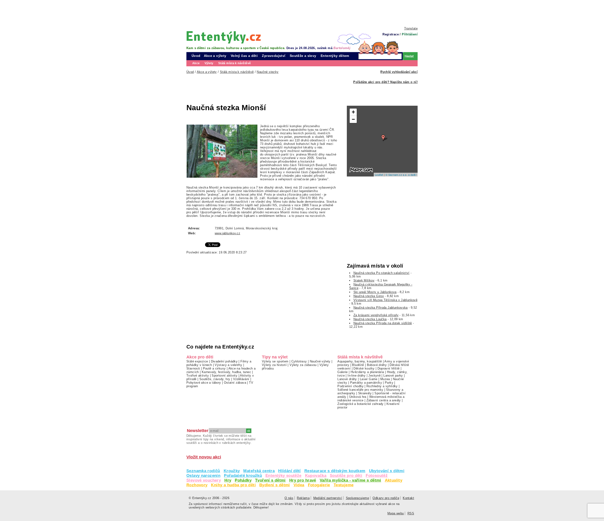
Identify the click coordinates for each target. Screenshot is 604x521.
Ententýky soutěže (283, 475)
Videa (299, 485)
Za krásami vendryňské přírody (375, 315)
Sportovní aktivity (224, 375)
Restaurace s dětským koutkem (334, 471)
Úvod (196, 56)
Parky (389, 382)
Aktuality (393, 480)
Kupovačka (315, 475)
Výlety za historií (274, 365)
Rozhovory (196, 485)
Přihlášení (410, 34)
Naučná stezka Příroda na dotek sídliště (382, 323)
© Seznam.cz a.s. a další (401, 174)
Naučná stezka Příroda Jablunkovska (380, 307)
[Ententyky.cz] (223, 37)
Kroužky (232, 471)
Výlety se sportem (275, 361)
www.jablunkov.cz (227, 233)
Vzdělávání (241, 379)
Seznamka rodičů (203, 471)
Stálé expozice (197, 361)
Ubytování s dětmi (387, 471)
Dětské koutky (363, 368)
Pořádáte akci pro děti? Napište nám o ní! (385, 82)
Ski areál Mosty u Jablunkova (375, 292)
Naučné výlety (320, 361)
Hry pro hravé (302, 480)
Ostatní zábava (235, 382)
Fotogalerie (319, 485)
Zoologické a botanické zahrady (360, 404)
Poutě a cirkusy (214, 368)
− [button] (353, 119)
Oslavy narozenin (203, 475)
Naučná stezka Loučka (370, 319)
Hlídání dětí (289, 471)
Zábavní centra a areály (383, 400)
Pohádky (243, 480)
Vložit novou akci (203, 457)
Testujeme (343, 485)
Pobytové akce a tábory (203, 382)
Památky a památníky (366, 382)
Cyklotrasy (299, 361)
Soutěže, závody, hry (214, 379)
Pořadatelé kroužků (243, 475)
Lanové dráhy (347, 379)
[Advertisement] (302, 13)
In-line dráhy (356, 375)
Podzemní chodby (350, 386)
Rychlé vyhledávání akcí (399, 72)
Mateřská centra (259, 471)
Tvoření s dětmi (270, 480)
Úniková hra (357, 397)
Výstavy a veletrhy (228, 365)
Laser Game (369, 379)
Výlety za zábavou (303, 365)
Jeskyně (374, 375)
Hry (227, 480)
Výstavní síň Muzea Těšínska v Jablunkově (385, 300)
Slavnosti (193, 368)
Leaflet (379, 174)
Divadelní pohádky (224, 361)
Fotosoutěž (377, 475)
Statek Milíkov (363, 280)
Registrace (390, 34)
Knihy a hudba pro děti (233, 485)
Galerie (342, 372)
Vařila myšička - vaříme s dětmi (350, 480)
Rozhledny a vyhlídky (382, 386)
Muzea (385, 379)
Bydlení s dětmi (274, 485)
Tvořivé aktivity (197, 375)
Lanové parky (393, 375)
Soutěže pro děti (346, 475)
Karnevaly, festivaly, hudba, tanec (226, 372)
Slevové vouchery (203, 480)
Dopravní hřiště (389, 368)
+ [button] (353, 112)
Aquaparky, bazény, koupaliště (359, 361)
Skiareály (365, 393)
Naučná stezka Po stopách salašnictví (381, 273)
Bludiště (358, 365)
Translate (411, 28)
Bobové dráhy (377, 365)
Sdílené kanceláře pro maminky (360, 389)
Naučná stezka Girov (368, 296)
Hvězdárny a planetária (367, 372)
